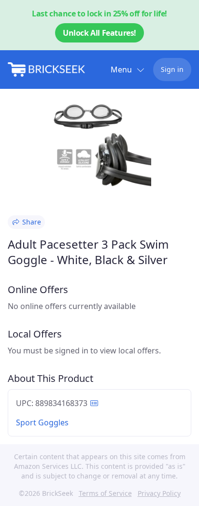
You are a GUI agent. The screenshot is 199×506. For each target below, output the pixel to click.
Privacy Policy (159, 493)
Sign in (172, 69)
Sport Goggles (42, 422)
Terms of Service (105, 493)
